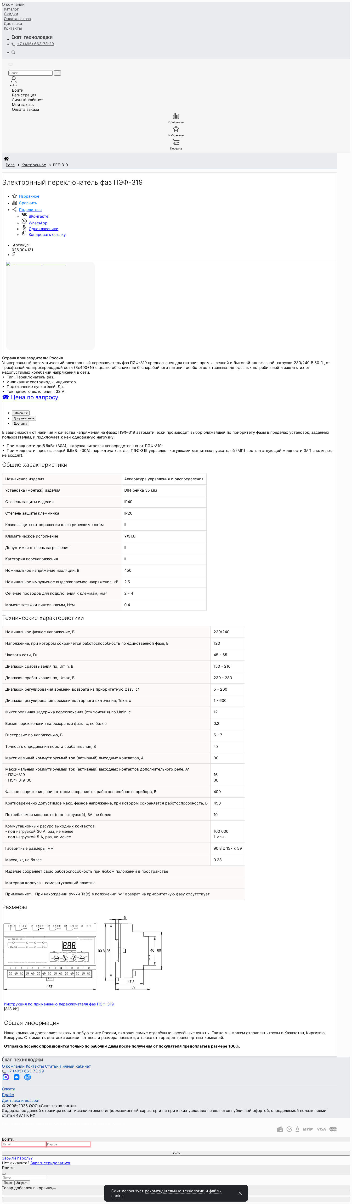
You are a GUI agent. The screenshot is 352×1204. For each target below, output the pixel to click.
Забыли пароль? (17, 1158)
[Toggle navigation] (10, 64)
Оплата (17, 18)
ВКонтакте (38, 216)
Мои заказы (23, 104)
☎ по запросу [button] (30, 397)
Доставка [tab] (20, 423)
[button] (27, 209)
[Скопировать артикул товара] (13, 254)
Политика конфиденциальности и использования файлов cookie (63, 1123)
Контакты (13, 28)
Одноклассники (43, 228)
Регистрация (24, 95)
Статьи (52, 1066)
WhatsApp (38, 223)
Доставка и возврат (21, 1100)
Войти (17, 90)
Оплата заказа (25, 109)
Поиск (8, 1183)
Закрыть (22, 1183)
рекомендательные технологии (174, 1190)
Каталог (11, 9)
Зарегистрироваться (50, 1162)
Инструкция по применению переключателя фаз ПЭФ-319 (59, 1004)
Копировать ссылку (47, 234)
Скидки (11, 13)
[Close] (15, 1140)
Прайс (8, 1094)
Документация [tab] (24, 418)
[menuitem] (13, 4)
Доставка (13, 23)
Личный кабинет (27, 99)
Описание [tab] (21, 413)
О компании (13, 4)
